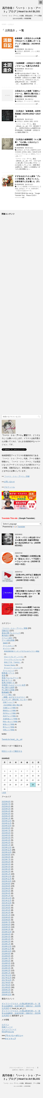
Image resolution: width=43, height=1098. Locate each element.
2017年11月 (6, 978)
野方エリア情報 (8, 727)
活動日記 (30, 49)
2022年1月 (6, 896)
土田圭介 (20, 51)
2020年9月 (6, 917)
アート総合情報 (8, 640)
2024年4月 (6, 838)
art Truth (26, 150)
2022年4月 (6, 893)
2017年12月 (7, 975)
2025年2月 (6, 816)
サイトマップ (10, 1039)
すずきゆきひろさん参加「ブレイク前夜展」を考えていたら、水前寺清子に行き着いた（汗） (28, 179)
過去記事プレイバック (11, 633)
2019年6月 (6, 934)
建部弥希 (27, 51)
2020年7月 (6, 922)
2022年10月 (7, 881)
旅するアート (7, 680)
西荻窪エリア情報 (9, 710)
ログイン (5, 1025)
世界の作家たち (8, 683)
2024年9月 (6, 828)
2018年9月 (6, 954)
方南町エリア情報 (9, 708)
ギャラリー (7, 648)
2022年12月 (7, 876)
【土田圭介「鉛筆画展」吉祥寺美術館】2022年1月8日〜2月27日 (28, 113)
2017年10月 (7, 980)
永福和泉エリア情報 (10, 719)
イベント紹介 (7, 638)
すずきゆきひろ (33, 186)
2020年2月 (6, 929)
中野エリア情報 (8, 730)
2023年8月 (6, 857)
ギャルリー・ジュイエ (12, 668)
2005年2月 (6, 990)
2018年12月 (7, 946)
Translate (21, 527)
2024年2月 (6, 843)
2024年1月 (6, 845)
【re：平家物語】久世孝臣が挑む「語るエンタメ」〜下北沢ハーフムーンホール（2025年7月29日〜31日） (28, 560)
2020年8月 (6, 920)
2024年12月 (7, 821)
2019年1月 (6, 944)
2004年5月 (6, 992)
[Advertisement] (21, 315)
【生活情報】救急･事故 (11, 705)
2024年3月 (6, 840)
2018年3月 (6, 968)
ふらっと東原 (35, 51)
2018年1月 (6, 973)
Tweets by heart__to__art (12, 739)
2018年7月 (6, 958)
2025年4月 (6, 811)
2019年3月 (6, 939)
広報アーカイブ (8, 702)
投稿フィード (7, 1027)
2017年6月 (6, 985)
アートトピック (8, 670)
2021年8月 (6, 908)
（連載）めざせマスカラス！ (14, 697)
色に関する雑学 (8, 687)
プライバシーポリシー (14, 1036)
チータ (28, 188)
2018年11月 (6, 949)
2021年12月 (7, 898)
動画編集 (5, 692)
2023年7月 (6, 859)
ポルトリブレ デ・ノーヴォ (14, 657)
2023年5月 (6, 864)
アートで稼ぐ (7, 695)
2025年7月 (6, 804)
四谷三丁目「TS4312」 (12, 662)
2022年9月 (6, 884)
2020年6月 (6, 925)
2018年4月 (6, 966)
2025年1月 (6, 818)
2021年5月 (6, 910)
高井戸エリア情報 (9, 716)
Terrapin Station (9, 665)
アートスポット (8, 646)
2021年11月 (6, 901)
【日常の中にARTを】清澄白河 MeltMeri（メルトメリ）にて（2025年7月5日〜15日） (28, 577)
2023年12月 (7, 847)
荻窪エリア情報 (8, 724)
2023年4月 (6, 867)
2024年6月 (6, 833)
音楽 (3, 675)
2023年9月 (6, 855)
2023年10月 (7, 852)
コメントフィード (9, 1029)
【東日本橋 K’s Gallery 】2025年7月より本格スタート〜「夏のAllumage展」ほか (27, 593)
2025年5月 (6, 809)
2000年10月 (7, 995)
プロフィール (9, 487)
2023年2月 (6, 872)
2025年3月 (6, 814)
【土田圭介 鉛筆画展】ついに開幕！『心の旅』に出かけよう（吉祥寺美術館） (28, 142)
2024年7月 (6, 831)
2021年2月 (6, 913)
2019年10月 (7, 932)
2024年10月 (7, 826)
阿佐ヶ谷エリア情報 (10, 722)
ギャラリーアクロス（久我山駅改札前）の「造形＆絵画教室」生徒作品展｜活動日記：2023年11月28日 (21, 1006)
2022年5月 (6, 891)
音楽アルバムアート (10, 678)
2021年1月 (6, 915)
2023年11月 (6, 850)
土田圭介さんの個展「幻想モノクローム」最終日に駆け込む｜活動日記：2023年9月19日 (28, 93)
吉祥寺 (36, 121)
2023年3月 (6, 869)
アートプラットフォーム (13, 659)
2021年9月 (6, 905)
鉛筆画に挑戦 (28, 121)
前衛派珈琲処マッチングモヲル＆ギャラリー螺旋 (21, 651)
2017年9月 (6, 983)
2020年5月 (6, 927)
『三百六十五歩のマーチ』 (24, 191)
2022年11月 (6, 879)
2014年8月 (6, 987)
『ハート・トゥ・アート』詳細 (16, 476)
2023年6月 (6, 862)
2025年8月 (6, 802)
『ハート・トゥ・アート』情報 (14, 628)
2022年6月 (6, 888)
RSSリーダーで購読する (12, 751)
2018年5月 (6, 963)
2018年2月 (6, 970)
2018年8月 (6, 956)
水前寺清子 (35, 188)
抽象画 (5, 643)
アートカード (28, 101)
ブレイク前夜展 (22, 186)
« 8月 (4, 793)
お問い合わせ (9, 482)
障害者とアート (8, 673)
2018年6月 (6, 961)
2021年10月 (7, 903)
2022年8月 (6, 886)
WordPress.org (8, 1032)
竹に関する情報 (8, 690)
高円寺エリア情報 (9, 713)
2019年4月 (6, 937)
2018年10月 (7, 951)
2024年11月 (6, 823)
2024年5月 (6, 835)
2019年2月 (6, 942)
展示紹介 (30, 69)
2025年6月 (6, 806)
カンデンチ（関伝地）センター (14, 700)
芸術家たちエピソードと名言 (14, 685)
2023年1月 (6, 874)
